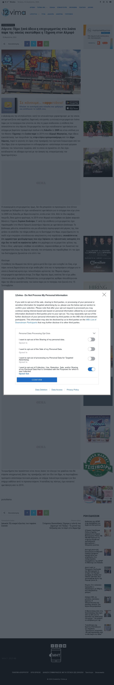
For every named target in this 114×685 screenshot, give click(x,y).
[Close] (105, 295)
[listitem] (57, 333)
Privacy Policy (73, 390)
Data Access (57, 390)
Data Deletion (41, 390)
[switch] (91, 339)
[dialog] (57, 342)
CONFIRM (37, 380)
